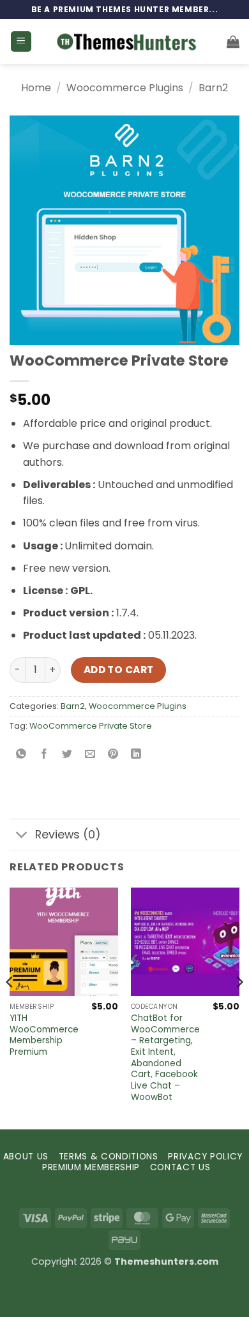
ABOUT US (26, 1156)
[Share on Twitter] (67, 754)
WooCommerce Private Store (90, 725)
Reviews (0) (68, 834)
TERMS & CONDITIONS (108, 1156)
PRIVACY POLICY (205, 1156)
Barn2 (213, 87)
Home (36, 87)
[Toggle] (22, 836)
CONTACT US (180, 1167)
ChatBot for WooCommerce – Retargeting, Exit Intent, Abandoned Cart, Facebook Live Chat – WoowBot (165, 1058)
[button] (21, 41)
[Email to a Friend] (90, 754)
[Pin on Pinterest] (113, 754)
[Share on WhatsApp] (21, 754)
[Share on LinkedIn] (136, 754)
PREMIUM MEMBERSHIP (91, 1167)
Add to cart (119, 669)
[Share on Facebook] (44, 754)
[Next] (238, 1007)
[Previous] (10, 1007)
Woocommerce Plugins (124, 87)
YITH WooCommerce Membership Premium (44, 1035)
